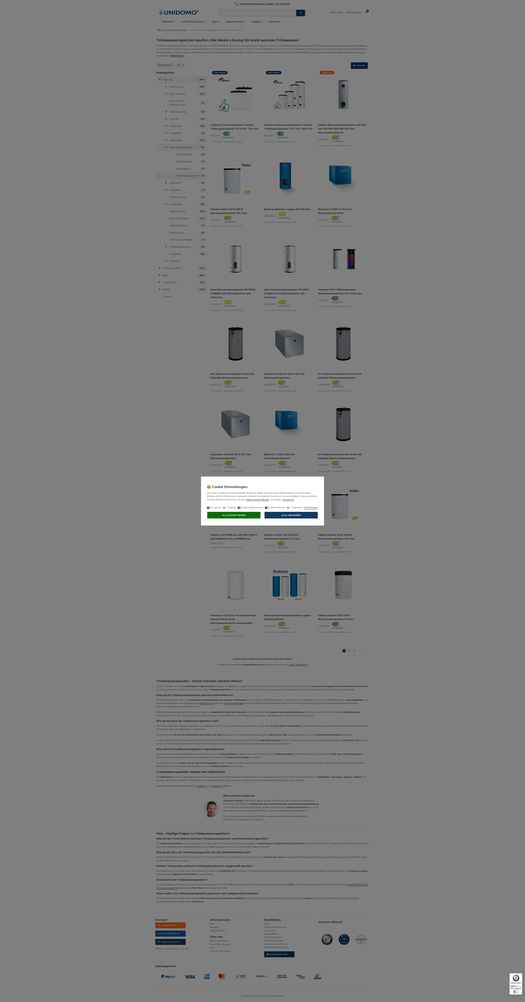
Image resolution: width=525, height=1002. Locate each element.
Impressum (288, 499)
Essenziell (216, 507)
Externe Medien (277, 507)
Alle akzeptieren (233, 515)
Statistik (232, 507)
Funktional (297, 507)
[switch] (516, 991)
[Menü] (520, 975)
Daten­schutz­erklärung (257, 499)
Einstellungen (311, 507)
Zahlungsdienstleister (252, 507)
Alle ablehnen (291, 515)
